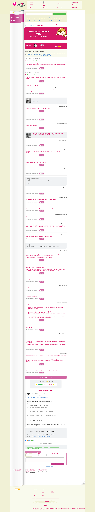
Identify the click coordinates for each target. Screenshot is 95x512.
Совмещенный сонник (16, 17)
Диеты (45, 1)
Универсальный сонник (61, 52)
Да (42, 68)
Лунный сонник (29, 54)
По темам (14, 18)
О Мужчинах (75, 7)
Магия (43, 492)
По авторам (14, 20)
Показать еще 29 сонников (46, 55)
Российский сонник (37, 54)
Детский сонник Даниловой (50, 52)
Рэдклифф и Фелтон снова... (31, 472)
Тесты (45, 5)
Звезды (60, 1)
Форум (31, 2)
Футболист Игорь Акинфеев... (43, 471)
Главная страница (18, 12)
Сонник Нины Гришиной (30, 52)
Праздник (46, 7)
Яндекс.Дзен (49, 466)
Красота (60, 3)
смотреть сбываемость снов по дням (37, 397)
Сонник (31, 4)
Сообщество (35, 490)
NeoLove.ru (47, 501)
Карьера (60, 7)
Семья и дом (61, 5)
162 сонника (60, 24)
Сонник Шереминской (46, 54)
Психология (75, 2)
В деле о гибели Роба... (17, 471)
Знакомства (46, 3)
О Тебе (74, 4)
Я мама (31, 7)
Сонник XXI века (40, 52)
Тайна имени (32, 5)
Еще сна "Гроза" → (46, 377)
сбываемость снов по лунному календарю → (41, 436)
